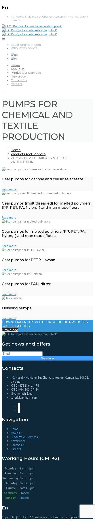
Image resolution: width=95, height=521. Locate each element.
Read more (9, 189)
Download (10, 330)
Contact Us (19, 80)
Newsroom (19, 76)
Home (15, 65)
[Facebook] (19, 406)
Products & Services (26, 72)
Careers (16, 84)
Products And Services (28, 154)
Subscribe (47, 358)
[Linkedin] (19, 410)
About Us (17, 69)
